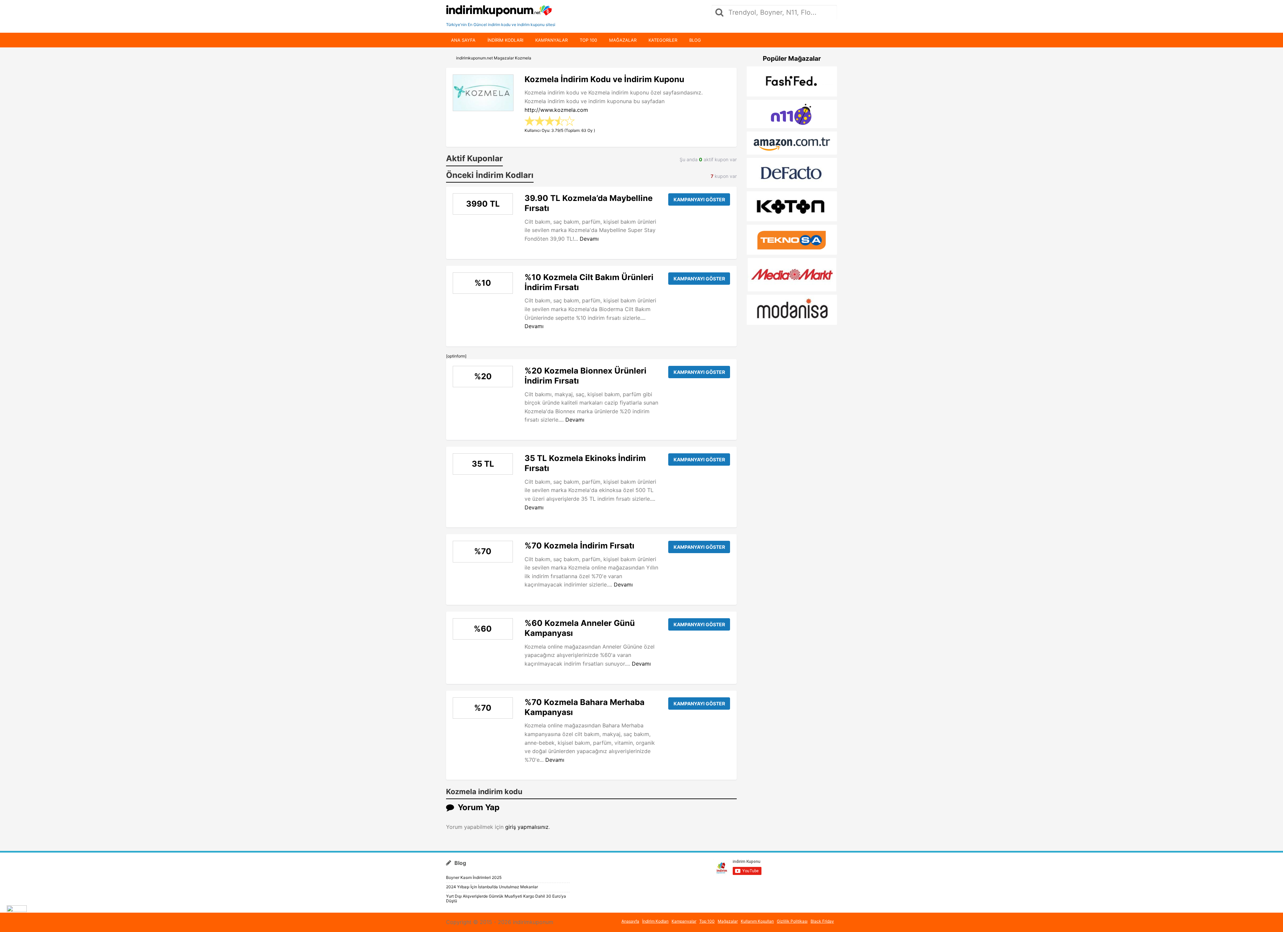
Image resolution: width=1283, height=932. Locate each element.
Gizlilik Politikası (792, 921)
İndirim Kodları (655, 921)
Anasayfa (630, 921)
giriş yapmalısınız (527, 827)
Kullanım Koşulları (757, 921)
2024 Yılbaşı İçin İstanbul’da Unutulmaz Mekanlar (492, 886)
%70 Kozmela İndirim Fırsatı (579, 545)
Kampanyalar (551, 40)
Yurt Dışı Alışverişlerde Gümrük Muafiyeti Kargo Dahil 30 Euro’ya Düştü (506, 898)
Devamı (589, 238)
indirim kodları (505, 40)
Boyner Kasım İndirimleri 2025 (474, 877)
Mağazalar (622, 40)
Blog (695, 40)
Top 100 (588, 40)
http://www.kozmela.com (556, 109)
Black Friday (822, 921)
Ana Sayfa (463, 40)
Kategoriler (663, 40)
